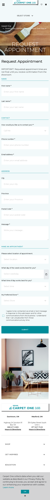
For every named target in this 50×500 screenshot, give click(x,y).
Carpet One (6, 26)
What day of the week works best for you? (18, 268)
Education (10, 465)
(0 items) (46, 4)
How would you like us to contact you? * (17, 125)
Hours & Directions (13, 429)
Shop (7, 444)
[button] (37, 4)
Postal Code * (6, 209)
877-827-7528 (37, 427)
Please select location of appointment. (17, 253)
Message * (5, 224)
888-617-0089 (13, 427)
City (2, 178)
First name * (6, 86)
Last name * (6, 101)
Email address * (7, 154)
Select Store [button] (23, 16)
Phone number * (8, 139)
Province (5, 193)
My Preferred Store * (9, 295)
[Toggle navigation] (3, 4)
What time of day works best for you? (16, 280)
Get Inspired (11, 454)
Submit (25, 330)
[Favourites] (41, 4)
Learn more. (8, 487)
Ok (25, 492)
